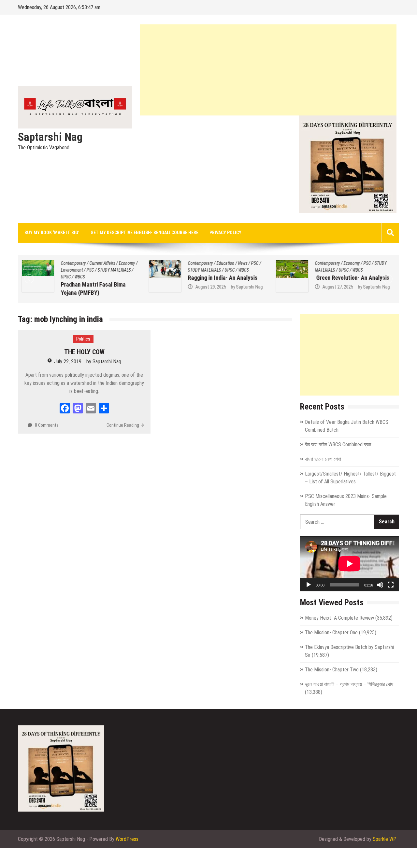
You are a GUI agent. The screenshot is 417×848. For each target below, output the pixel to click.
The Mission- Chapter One (331, 632)
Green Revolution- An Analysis (351, 277)
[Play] (308, 585)
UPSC (65, 276)
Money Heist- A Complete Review (339, 618)
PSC (89, 270)
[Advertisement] (268, 69)
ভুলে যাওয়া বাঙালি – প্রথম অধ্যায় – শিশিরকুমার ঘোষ (349, 684)
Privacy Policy (225, 232)
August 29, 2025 (210, 287)
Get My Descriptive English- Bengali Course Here (144, 232)
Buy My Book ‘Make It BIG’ (51, 232)
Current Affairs (102, 263)
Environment (71, 270)
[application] (349, 563)
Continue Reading (123, 425)
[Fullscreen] (390, 585)
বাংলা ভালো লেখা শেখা (323, 459)
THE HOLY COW (84, 352)
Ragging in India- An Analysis (222, 277)
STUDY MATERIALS (113, 270)
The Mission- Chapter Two (332, 669)
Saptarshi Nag (50, 137)
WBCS (79, 276)
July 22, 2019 (67, 361)
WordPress (127, 839)
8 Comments (47, 425)
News (242, 263)
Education (225, 263)
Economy (126, 263)
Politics (83, 339)
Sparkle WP (384, 839)
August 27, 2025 (337, 287)
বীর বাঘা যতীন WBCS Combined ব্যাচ (338, 444)
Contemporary (72, 263)
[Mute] (380, 585)
